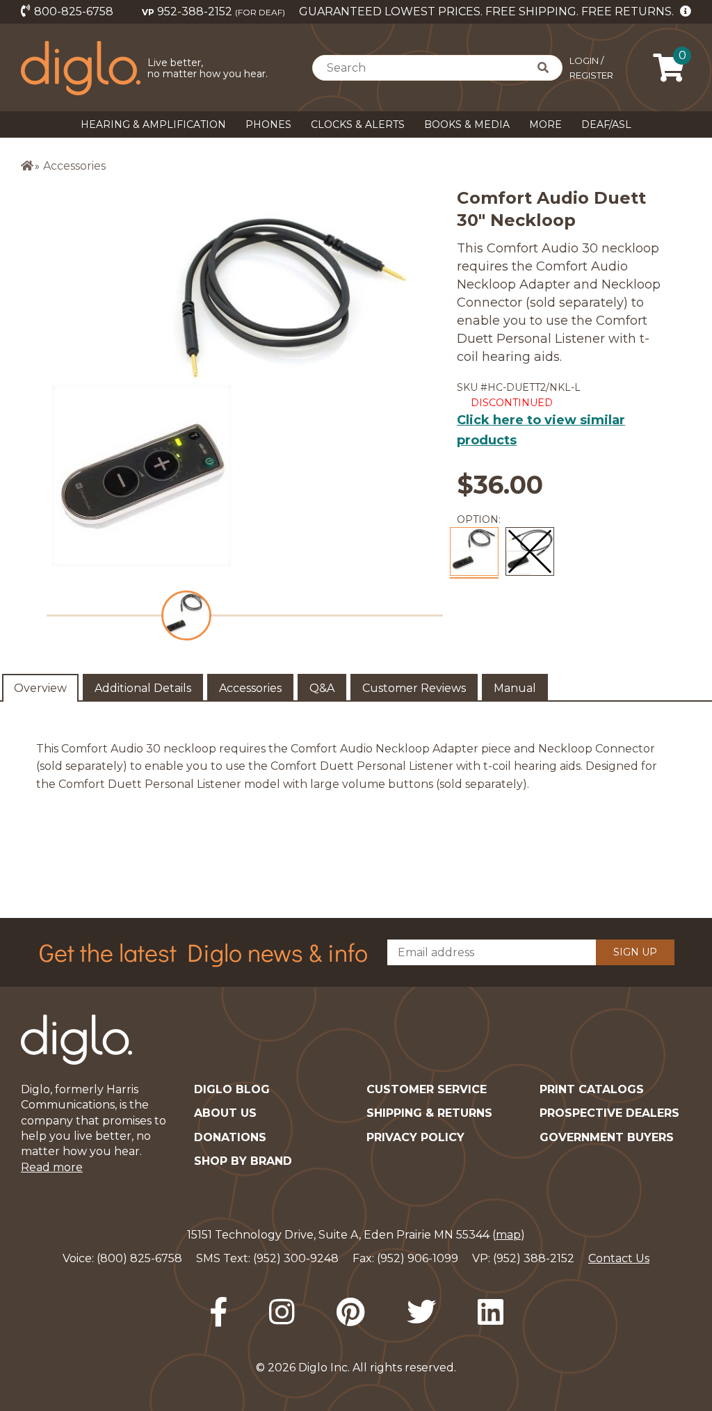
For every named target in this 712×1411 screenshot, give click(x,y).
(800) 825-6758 (139, 1258)
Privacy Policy (415, 1137)
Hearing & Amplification (153, 124)
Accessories (74, 165)
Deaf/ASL (606, 124)
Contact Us (618, 1258)
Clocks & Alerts (358, 124)
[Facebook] (218, 1312)
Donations (230, 1137)
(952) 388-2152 (533, 1258)
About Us (225, 1113)
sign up (635, 952)
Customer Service (426, 1089)
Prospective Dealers (609, 1113)
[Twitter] (421, 1312)
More (545, 124)
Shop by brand (243, 1161)
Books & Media (467, 124)
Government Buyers (607, 1137)
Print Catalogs (592, 1089)
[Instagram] (282, 1312)
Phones (268, 124)
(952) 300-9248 (296, 1258)
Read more (52, 1167)
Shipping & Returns (429, 1113)
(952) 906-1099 (417, 1258)
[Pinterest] (351, 1312)
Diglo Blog (232, 1089)
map (508, 1234)
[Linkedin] (490, 1312)
